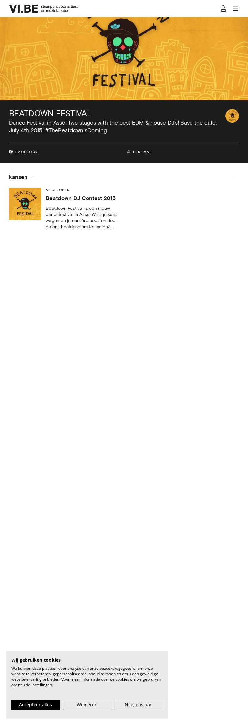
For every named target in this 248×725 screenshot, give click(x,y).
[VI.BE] (43, 8)
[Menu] (236, 9)
